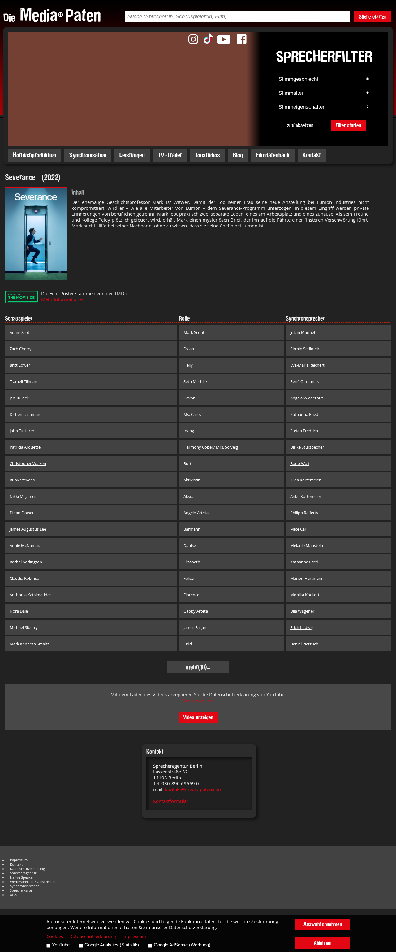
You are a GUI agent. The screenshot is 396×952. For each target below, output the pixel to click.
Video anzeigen (198, 717)
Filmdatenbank (273, 154)
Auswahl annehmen (322, 924)
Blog (238, 154)
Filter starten (348, 125)
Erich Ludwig (301, 627)
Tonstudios (207, 154)
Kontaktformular (170, 801)
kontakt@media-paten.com (193, 789)
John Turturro (22, 430)
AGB (13, 895)
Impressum (19, 860)
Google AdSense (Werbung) (182, 944)
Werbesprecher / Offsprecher (33, 882)
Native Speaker (22, 877)
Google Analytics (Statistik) (111, 944)
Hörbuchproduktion (34, 154)
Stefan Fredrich (304, 430)
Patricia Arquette (25, 447)
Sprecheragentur (23, 873)
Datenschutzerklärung (27, 869)
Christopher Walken (28, 463)
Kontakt (312, 154)
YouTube (61, 944)
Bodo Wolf (299, 463)
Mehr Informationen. (63, 299)
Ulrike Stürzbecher (307, 447)
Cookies (54, 936)
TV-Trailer (170, 154)
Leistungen (132, 154)
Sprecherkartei (21, 890)
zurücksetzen (300, 125)
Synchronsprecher (24, 886)
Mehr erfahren (198, 700)
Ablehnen (322, 943)
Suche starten (372, 16)
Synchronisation (87, 154)
